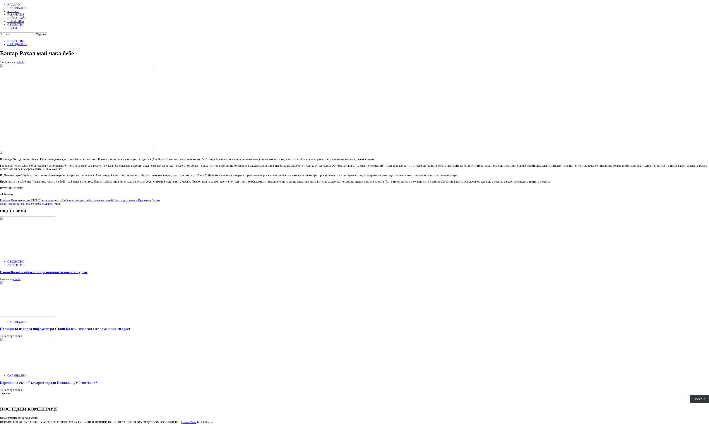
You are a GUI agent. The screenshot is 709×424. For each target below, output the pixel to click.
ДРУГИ (12, 27)
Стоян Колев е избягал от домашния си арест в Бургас (44, 272)
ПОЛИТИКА (15, 21)
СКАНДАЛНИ (17, 7)
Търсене (5, 393)
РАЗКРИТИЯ (15, 14)
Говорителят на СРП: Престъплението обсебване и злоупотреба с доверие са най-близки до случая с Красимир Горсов (80, 200)
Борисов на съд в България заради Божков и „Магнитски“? (48, 383)
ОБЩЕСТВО (15, 24)
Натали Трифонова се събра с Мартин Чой (30, 203)
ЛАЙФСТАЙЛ (16, 17)
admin (20, 62)
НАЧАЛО (13, 4)
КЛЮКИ (13, 11)
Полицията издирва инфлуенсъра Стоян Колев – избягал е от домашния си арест (65, 329)
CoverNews (189, 422)
